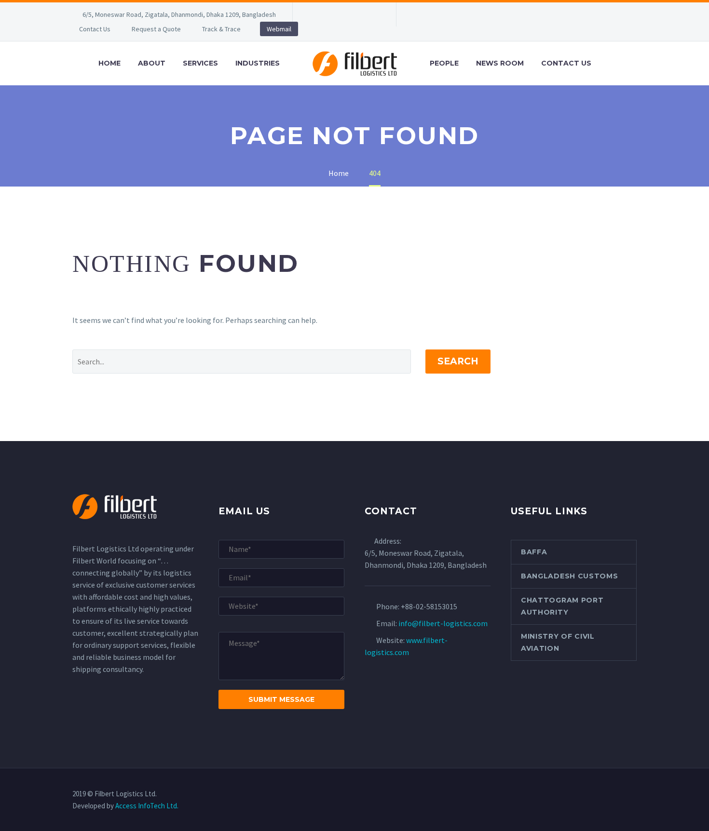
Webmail (279, 29)
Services (200, 63)
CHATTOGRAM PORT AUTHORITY (562, 606)
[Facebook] (314, 14)
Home (109, 63)
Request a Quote (156, 29)
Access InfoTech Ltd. (146, 805)
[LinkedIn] (329, 14)
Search (457, 361)
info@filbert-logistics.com (443, 623)
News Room (500, 63)
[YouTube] (372, 14)
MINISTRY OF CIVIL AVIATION (558, 642)
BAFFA (534, 552)
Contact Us (94, 29)
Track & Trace (221, 29)
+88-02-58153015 (429, 606)
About (151, 63)
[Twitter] (343, 14)
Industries (257, 63)
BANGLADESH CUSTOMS (569, 576)
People (444, 63)
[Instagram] (358, 14)
